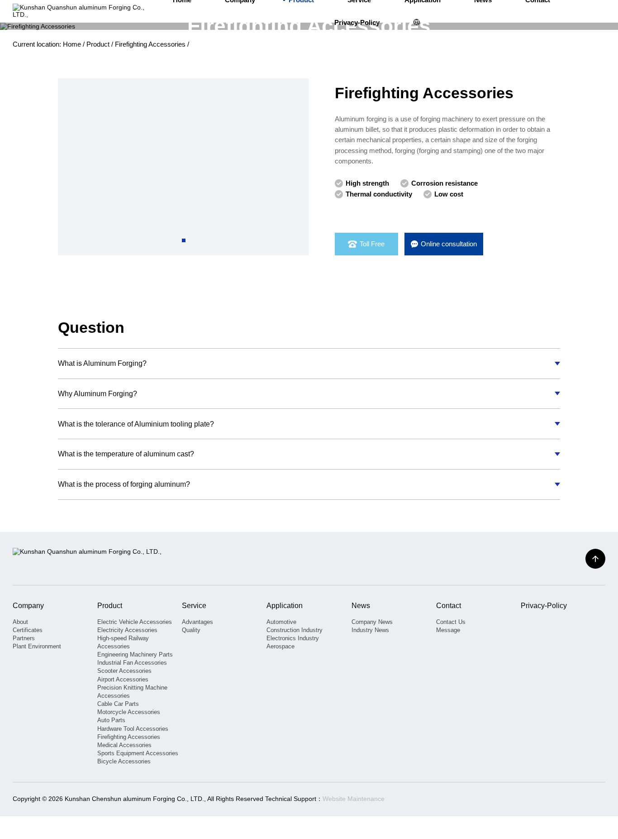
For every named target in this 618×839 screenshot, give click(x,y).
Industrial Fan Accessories (132, 662)
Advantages (197, 621)
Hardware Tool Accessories (132, 728)
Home (72, 44)
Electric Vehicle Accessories (134, 621)
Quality (191, 630)
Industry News (370, 630)
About (20, 621)
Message (448, 630)
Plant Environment (37, 646)
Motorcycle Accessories (128, 712)
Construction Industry (294, 630)
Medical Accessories (124, 745)
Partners (24, 638)
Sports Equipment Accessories (137, 753)
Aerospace (280, 646)
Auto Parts (111, 720)
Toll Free (372, 244)
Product (97, 44)
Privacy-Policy (357, 22)
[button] (183, 240)
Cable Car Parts (118, 703)
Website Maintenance (354, 798)
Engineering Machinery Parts (135, 654)
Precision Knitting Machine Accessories (132, 691)
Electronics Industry (292, 638)
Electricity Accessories (127, 630)
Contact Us (451, 621)
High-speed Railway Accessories (123, 642)
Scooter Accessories (124, 670)
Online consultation (449, 244)
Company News (372, 621)
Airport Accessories (122, 679)
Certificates (28, 630)
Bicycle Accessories (124, 761)
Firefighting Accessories (150, 44)
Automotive (281, 621)
